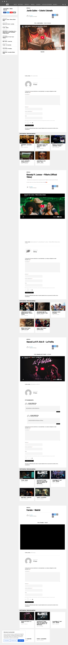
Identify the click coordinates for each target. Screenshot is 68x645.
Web (26, 115)
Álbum (38, 4)
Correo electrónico (28, 111)
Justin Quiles (35, 75)
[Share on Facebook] (4, 12)
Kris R (38, 377)
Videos (32, 4)
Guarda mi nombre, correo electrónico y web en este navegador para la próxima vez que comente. (40, 120)
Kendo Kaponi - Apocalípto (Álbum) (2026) (9, 53)
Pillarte (26, 239)
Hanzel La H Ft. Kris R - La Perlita (8, 24)
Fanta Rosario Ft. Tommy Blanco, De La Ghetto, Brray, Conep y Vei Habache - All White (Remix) (9, 32)
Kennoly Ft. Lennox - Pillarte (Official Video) (9, 20)
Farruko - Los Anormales (7, 45)
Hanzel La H (35, 377)
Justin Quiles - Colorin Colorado (7, 9)
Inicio (15, 4)
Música (27, 4)
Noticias (20, 4)
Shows (55, 4)
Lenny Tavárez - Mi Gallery (7, 48)
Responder (58, 404)
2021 (32, 75)
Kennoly (32, 238)
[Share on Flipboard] (11, 12)
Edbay (32, 183)
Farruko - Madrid (5, 27)
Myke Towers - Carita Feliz (7, 41)
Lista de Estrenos (47, 4)
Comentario (27, 94)
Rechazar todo (13, 640)
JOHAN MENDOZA (32, 396)
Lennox (58, 238)
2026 (32, 377)
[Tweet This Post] (7, 12)
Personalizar (6, 640)
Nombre (27, 106)
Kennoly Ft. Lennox (37, 238)
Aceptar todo (21, 640)
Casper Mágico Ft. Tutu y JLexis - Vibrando (8, 37)
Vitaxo (32, 15)
